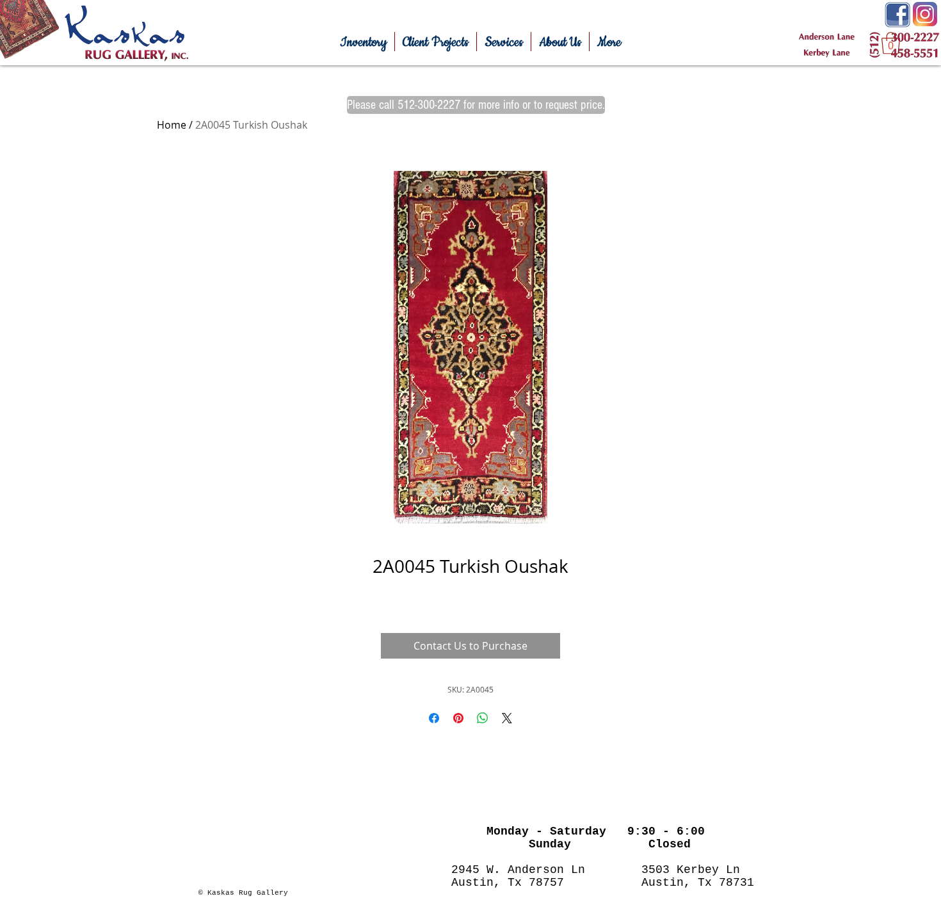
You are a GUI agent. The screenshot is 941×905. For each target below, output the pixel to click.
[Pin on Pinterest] (458, 718)
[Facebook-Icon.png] (897, 15)
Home (171, 125)
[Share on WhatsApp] (482, 718)
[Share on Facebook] (434, 718)
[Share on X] (507, 718)
